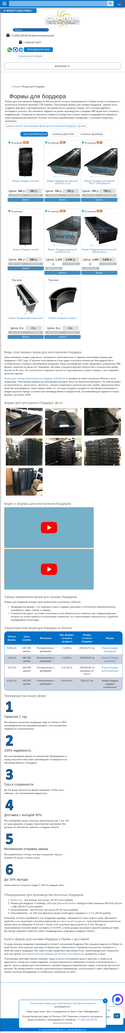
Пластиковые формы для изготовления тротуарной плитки (61, 1003)
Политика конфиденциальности (62, 997)
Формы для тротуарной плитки (101, 992)
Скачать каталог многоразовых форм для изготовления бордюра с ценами (46, 126)
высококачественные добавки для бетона (44, 954)
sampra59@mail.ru (56, 1029)
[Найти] (110, 3)
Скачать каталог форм (30, 56)
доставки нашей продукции (71, 921)
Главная (49, 994)
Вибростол (16, 900)
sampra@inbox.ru (76, 1029)
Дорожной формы (66, 903)
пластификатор (75, 954)
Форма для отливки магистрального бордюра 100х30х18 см (36, 378)
